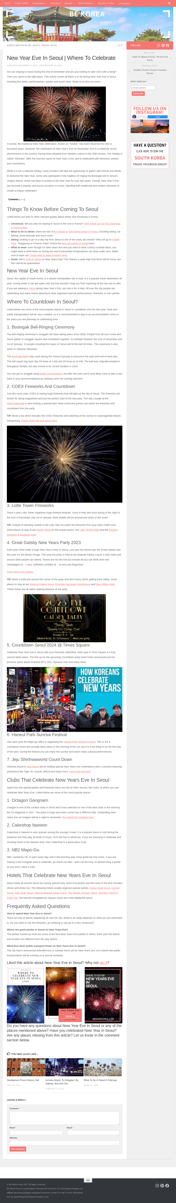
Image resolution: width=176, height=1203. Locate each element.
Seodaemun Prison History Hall (23, 1080)
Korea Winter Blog (19, 45)
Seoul (32, 288)
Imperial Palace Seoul (42, 584)
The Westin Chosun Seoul (82, 893)
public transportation (51, 373)
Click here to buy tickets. (20, 572)
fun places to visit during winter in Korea (76, 231)
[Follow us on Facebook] (167, 45)
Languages (123, 3)
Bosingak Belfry (20, 356)
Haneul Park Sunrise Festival (79, 741)
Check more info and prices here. (39, 420)
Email (70, 1128)
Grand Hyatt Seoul (99, 888)
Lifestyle (68, 3)
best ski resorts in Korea (75, 243)
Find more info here (80, 771)
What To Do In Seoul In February (100, 1080)
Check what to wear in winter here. (48, 255)
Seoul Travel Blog (45, 45)
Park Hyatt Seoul (24, 893)
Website (13, 1138)
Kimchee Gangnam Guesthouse (72, 584)
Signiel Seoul (43, 530)
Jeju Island (33, 766)
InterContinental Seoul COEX (51, 893)
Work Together (85, 3)
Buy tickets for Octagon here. (78, 817)
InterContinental (15, 403)
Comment (15, 1108)
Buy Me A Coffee (106, 3)
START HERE (21, 3)
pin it (103, 963)
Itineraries (55, 3)
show (22, 199)
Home (8, 3)
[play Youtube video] (64, 699)
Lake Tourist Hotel (89, 530)
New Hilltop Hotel (105, 584)
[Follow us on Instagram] (158, 45)
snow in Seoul (33, 259)
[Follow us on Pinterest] (163, 45)
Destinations (38, 3)
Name (13, 1128)
